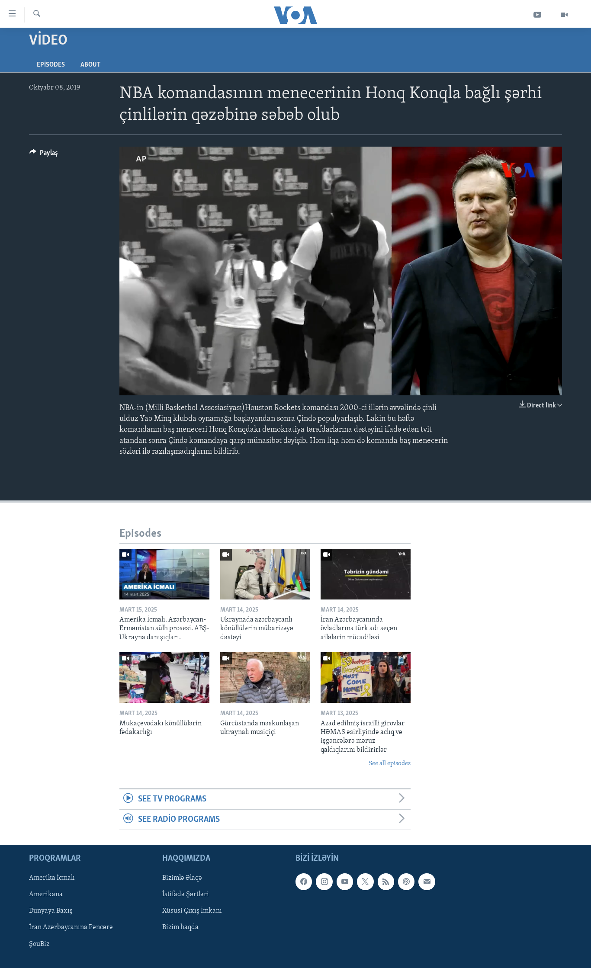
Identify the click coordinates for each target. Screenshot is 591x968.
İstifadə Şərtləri (185, 894)
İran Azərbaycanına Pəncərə (71, 927)
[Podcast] (406, 882)
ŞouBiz (39, 944)
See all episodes (390, 763)
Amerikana (46, 894)
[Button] (43, 155)
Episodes (51, 64)
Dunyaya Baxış (51, 911)
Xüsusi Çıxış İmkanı (192, 911)
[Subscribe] (426, 882)
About (90, 64)
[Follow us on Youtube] (345, 882)
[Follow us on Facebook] (304, 882)
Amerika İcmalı (52, 878)
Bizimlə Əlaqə (182, 878)
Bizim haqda (180, 927)
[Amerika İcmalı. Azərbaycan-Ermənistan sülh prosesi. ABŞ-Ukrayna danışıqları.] (164, 574)
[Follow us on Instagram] (324, 882)
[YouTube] (537, 15)
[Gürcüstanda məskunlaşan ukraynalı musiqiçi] (265, 677)
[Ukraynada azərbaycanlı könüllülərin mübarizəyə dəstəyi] (265, 574)
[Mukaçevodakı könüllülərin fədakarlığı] (164, 677)
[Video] (564, 15)
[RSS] (386, 882)
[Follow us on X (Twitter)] (365, 882)
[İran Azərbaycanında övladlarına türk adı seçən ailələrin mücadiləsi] (366, 574)
